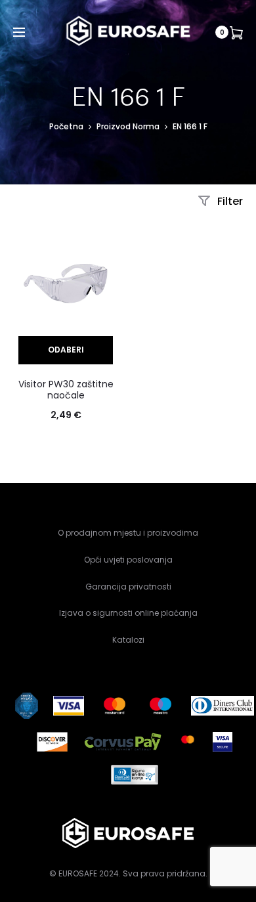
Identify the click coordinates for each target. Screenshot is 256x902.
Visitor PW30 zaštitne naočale (66, 389)
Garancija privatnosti (128, 586)
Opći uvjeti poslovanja (128, 559)
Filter (229, 201)
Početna (66, 126)
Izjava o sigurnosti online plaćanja (128, 612)
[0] (236, 32)
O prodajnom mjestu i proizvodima (128, 532)
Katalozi (128, 639)
